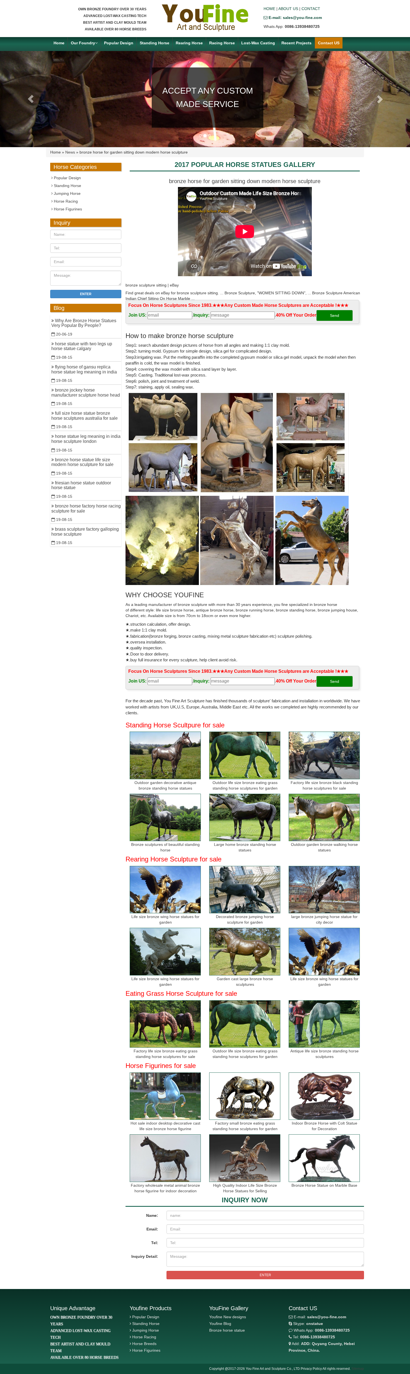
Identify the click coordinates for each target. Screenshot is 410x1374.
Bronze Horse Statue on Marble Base (324, 1185)
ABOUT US (288, 8)
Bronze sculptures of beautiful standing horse (165, 847)
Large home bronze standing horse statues (245, 847)
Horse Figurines (67, 209)
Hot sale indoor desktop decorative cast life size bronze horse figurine (165, 1126)
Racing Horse (222, 43)
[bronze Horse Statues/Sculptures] (205, 17)
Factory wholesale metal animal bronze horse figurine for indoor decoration (165, 1188)
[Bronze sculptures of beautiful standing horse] (165, 817)
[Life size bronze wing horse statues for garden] (165, 890)
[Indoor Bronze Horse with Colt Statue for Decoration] (324, 1096)
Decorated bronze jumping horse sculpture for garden (245, 919)
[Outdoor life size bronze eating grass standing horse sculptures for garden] (244, 755)
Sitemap (357, 1369)
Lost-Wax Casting (258, 43)
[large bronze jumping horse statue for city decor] (324, 890)
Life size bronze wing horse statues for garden (165, 919)
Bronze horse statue (227, 1330)
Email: (152, 1229)
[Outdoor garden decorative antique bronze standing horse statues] (165, 755)
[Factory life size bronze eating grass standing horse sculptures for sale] (165, 1024)
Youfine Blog (220, 1323)
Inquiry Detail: (144, 1256)
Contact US (328, 43)
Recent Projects (296, 43)
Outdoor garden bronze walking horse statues (324, 847)
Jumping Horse (67, 193)
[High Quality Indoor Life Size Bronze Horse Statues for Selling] (244, 1158)
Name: (152, 1215)
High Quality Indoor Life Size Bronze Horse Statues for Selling (245, 1188)
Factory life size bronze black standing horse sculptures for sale (324, 785)
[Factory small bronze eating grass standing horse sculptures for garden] (244, 1096)
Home (59, 43)
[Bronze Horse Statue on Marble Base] (324, 1158)
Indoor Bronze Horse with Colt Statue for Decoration (324, 1126)
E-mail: (319, 1317)
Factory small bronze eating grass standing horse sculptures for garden (245, 1126)
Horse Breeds (144, 1343)
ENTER (265, 1275)
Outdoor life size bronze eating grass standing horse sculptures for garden (245, 785)
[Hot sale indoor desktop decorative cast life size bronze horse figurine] (165, 1096)
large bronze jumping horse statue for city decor (324, 919)
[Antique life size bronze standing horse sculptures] (324, 1024)
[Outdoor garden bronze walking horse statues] (324, 817)
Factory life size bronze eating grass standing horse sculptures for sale (165, 1054)
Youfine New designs (227, 1317)
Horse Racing (65, 201)
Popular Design (118, 43)
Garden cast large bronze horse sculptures (245, 982)
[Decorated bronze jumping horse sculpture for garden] (244, 890)
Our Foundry (83, 43)
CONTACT (311, 8)
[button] (31, 99)
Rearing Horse (189, 43)
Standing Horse (154, 43)
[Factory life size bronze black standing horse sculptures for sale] (324, 755)
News (70, 152)
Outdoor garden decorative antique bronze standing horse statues (165, 785)
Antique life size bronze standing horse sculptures (324, 1054)
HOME (269, 8)
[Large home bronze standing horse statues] (244, 817)
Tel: (154, 1243)
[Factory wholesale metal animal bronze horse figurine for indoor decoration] (165, 1158)
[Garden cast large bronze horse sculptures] (244, 951)
